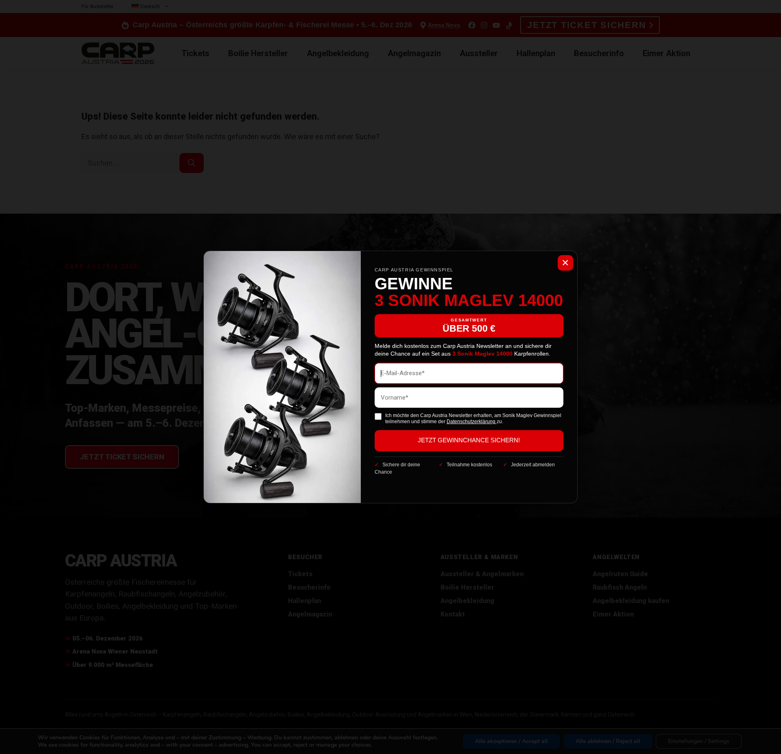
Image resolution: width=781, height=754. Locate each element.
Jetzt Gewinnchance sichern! (469, 440)
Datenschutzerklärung (472, 421)
